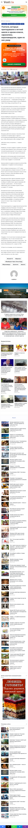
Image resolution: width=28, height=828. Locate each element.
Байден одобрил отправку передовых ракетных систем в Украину (21, 404)
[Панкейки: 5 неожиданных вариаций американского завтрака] (5, 480)
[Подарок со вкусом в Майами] (21, 348)
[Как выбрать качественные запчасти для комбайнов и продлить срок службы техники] (5, 649)
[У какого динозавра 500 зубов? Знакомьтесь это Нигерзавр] (5, 656)
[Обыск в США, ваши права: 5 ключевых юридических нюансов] (5, 790)
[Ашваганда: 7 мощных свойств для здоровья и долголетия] (5, 741)
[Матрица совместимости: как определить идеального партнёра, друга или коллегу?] (5, 809)
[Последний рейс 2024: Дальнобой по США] (5, 778)
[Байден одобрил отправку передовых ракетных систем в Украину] (21, 398)
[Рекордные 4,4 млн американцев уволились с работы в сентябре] (7, 399)
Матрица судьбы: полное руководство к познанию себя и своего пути (17, 461)
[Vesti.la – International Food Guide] (8, 2)
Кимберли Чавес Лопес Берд (14, 261)
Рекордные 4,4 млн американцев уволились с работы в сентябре (7, 405)
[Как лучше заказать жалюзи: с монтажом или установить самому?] (5, 662)
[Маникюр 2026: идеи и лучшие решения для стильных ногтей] (5, 535)
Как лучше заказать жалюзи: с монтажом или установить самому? (17, 662)
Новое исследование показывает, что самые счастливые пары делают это (18, 636)
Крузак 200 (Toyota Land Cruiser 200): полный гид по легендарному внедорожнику (18, 612)
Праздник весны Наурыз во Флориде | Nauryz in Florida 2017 (7, 354)
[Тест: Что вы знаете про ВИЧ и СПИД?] (5, 541)
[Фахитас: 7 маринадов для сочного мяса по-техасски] (5, 784)
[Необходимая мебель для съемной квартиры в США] (5, 529)
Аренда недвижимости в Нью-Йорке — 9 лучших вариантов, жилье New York (17, 423)
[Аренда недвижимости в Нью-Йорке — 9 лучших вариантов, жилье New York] (5, 424)
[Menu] (1, 2)
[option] (14, 290)
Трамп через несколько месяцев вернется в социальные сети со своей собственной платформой (6, 370)
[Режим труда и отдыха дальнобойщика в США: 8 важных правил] (5, 796)
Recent (14, 417)
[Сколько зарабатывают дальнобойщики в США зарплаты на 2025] (5, 753)
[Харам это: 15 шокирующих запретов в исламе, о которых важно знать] (5, 436)
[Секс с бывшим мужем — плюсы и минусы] (5, 504)
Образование (11, 23)
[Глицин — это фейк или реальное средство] (5, 618)
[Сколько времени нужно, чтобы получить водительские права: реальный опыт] (5, 643)
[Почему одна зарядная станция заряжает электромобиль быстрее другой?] (5, 567)
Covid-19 (10, 258)
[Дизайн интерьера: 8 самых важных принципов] (5, 561)
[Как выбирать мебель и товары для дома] (5, 555)
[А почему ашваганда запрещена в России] (5, 594)
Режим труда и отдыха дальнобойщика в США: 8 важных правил (17, 796)
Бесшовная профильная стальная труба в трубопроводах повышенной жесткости (18, 587)
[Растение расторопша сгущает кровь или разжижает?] (5, 510)
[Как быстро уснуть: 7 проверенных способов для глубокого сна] (5, 443)
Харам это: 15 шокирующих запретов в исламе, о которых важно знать (17, 436)
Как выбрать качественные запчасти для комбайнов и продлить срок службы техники (17, 649)
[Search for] (26, 2)
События (18, 23)
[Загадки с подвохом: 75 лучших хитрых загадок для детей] (5, 624)
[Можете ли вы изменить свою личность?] (5, 606)
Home (3, 21)
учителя (16, 264)
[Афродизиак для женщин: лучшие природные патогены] (5, 492)
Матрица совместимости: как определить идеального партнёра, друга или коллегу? (18, 809)
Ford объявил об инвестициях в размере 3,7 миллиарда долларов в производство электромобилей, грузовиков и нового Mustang (7, 387)
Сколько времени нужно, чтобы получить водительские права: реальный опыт (17, 643)
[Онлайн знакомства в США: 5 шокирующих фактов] (5, 516)
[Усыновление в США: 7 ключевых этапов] (5, 474)
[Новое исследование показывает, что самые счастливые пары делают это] (5, 636)
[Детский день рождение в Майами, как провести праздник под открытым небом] (5, 522)
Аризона (18, 258)
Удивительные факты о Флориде (13, 294)
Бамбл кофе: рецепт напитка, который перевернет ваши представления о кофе (17, 486)
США (23, 23)
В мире (6, 290)
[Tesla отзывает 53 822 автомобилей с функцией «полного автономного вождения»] (21, 362)
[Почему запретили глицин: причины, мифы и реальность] (5, 449)
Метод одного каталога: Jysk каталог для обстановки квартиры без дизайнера (18, 455)
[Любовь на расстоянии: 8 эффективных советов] (5, 668)
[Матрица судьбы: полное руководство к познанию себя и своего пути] (5, 461)
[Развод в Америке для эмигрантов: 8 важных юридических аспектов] (5, 747)
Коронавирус (6, 264)
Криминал (8, 21)
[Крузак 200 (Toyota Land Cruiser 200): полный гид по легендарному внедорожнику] (5, 612)
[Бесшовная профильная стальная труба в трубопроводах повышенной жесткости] (5, 587)
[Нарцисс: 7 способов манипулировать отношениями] (5, 468)
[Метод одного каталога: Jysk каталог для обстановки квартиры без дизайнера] (5, 455)
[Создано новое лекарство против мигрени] (5, 600)
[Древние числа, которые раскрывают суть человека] (5, 581)
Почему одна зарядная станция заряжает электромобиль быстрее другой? (18, 567)
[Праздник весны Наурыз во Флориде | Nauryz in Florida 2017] (7, 348)
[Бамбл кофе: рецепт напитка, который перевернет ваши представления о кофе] (5, 486)
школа (23, 264)
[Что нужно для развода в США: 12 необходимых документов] (5, 498)
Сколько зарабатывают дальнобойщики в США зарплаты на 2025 (18, 753)
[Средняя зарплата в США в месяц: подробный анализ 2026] (5, 430)
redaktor (14, 279)
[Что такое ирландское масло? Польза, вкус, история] (5, 630)
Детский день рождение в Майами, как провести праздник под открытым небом (18, 522)
